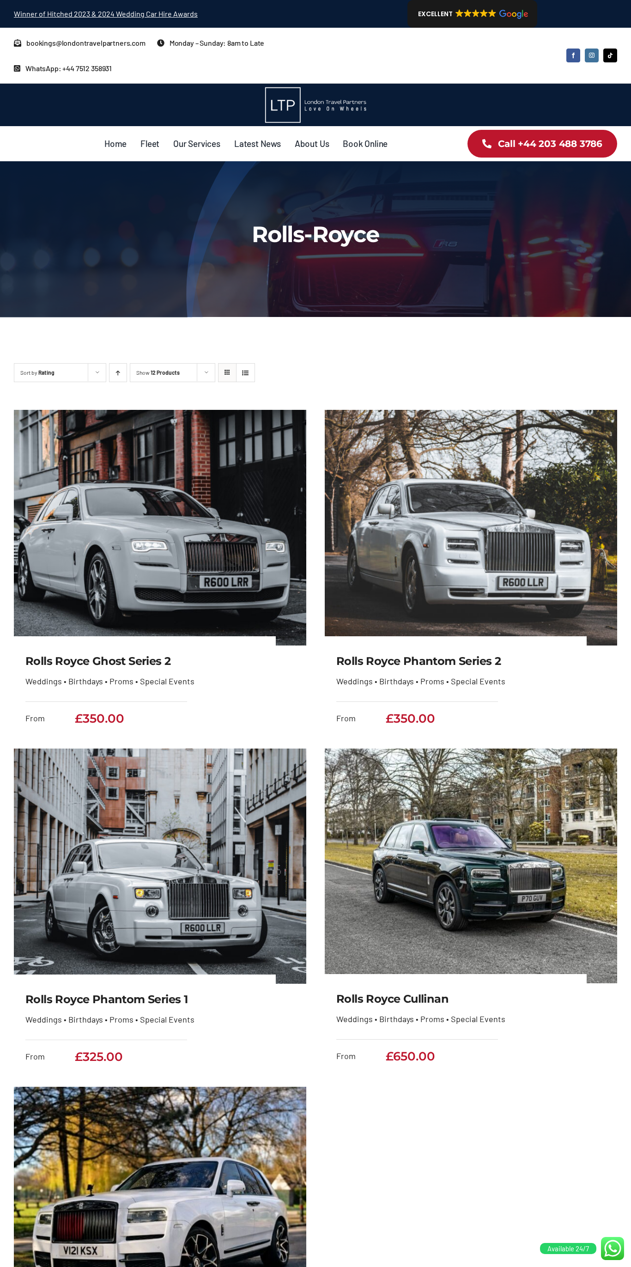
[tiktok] (610, 55)
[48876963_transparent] (315, 88)
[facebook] (573, 55)
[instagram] (592, 55)
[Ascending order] (118, 372)
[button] (472, 14)
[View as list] (246, 373)
